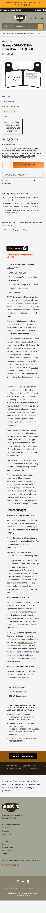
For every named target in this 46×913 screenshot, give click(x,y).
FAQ (4, 844)
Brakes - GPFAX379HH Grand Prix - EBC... (25, 34)
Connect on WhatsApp (11, 825)
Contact (5, 841)
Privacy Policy (7, 847)
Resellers (5, 831)
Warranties (6, 834)
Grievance (6, 828)
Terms (4, 854)
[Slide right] (41, 75)
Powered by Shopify (23, 895)
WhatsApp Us (13, 865)
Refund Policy (7, 850)
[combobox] (29, 26)
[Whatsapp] (36, 18)
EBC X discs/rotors (17, 687)
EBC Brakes (7, 41)
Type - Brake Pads (9, 101)
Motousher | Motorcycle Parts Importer (25, 893)
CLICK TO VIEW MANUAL (23, 756)
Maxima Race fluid (25, 642)
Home (6, 34)
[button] (3, 18)
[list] (23, 768)
